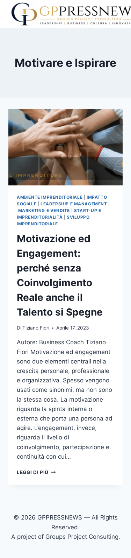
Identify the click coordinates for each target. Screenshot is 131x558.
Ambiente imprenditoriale (49, 197)
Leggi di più (36, 472)
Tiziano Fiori (35, 328)
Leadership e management (74, 203)
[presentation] (65, 147)
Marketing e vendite (44, 210)
